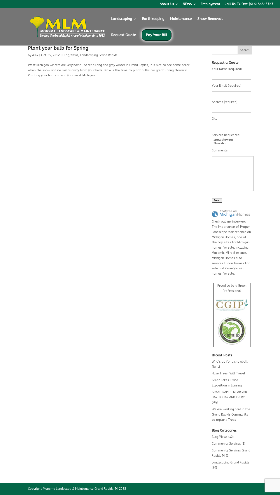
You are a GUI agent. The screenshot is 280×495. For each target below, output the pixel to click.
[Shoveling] (232, 143)
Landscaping (121, 19)
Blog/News (70, 55)
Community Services (226, 444)
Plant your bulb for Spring (58, 48)
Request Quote (123, 35)
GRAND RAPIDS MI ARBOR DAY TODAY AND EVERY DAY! (229, 397)
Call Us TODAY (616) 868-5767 (249, 4)
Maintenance (181, 19)
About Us (167, 4)
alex (35, 55)
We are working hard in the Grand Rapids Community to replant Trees (231, 414)
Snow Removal (210, 19)
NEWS (187, 4)
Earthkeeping (153, 19)
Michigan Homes (223, 237)
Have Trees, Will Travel (228, 373)
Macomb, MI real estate (229, 253)
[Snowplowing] (232, 140)
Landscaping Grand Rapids (98, 55)
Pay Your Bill (156, 35)
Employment (210, 4)
